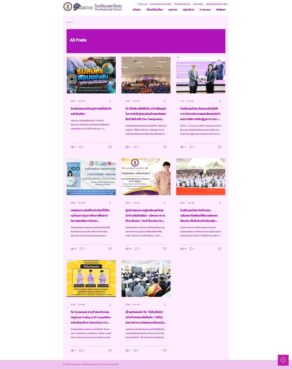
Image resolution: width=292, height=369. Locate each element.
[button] (182, 4)
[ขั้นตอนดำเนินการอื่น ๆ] (111, 101)
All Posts (70, 22)
